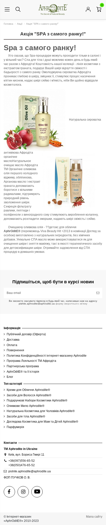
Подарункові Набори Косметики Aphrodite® (37, 400)
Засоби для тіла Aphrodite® (26, 416)
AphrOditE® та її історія (23, 371)
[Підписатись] (97, 293)
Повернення (15, 350)
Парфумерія (15, 427)
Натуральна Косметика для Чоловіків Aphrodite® (41, 411)
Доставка (13, 339)
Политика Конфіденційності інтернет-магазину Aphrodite (47, 355)
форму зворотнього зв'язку (71, 303)
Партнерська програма (23, 366)
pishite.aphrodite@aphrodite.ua (29, 471)
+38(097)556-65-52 (21, 460)
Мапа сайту (94, 516)
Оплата (12, 345)
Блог (10, 377)
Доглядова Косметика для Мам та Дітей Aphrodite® (42, 421)
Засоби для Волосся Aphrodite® (29, 395)
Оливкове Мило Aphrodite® (25, 406)
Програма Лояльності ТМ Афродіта (31, 361)
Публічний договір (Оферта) (26, 334)
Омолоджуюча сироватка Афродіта (66, 72)
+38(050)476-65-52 (21, 465)
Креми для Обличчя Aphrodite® (28, 390)
